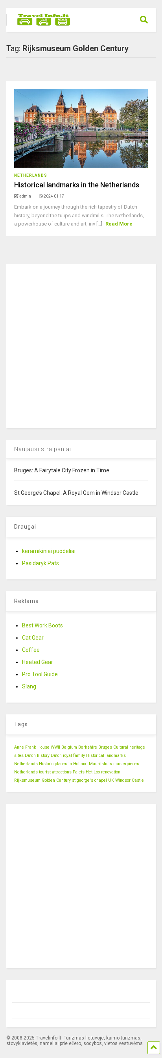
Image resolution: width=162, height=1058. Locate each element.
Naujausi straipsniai (42, 449)
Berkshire (87, 747)
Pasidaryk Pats (40, 563)
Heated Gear (37, 662)
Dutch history (37, 755)
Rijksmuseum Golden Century (42, 780)
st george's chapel (89, 780)
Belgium (69, 747)
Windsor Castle (129, 780)
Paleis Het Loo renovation (96, 772)
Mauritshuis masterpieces (114, 763)
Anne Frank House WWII (37, 747)
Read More (119, 224)
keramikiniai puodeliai (48, 551)
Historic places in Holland (63, 763)
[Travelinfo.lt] (40, 26)
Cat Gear (33, 637)
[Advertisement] (81, 345)
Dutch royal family (68, 755)
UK (111, 780)
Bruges (105, 747)
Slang (29, 686)
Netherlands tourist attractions (43, 772)
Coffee (31, 650)
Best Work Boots (42, 625)
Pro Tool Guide (40, 674)
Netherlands (30, 175)
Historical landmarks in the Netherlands (76, 185)
